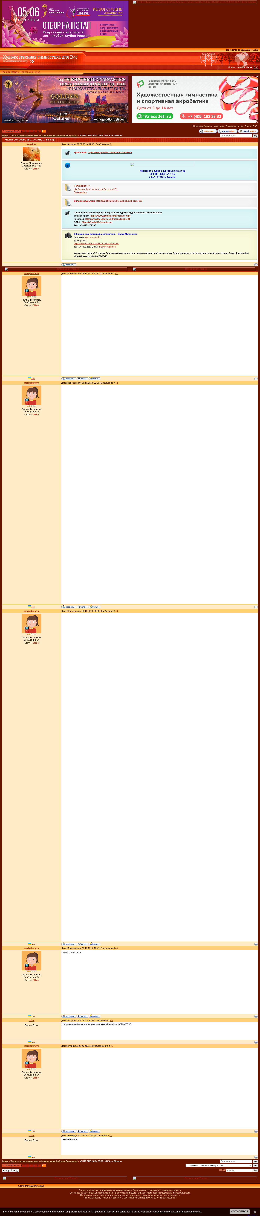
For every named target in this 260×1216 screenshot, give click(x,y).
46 (112, 1046)
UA (33, 378)
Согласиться (239, 1211)
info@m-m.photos (107, 247)
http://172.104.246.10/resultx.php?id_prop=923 (119, 201)
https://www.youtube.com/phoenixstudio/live (110, 152)
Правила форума (234, 126)
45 (111, 1020)
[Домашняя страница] (94, 378)
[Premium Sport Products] (66, 270)
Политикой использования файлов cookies (178, 1211)
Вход (37, 72)
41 (116, 273)
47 (110, 1135)
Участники (219, 126)
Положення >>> (82, 186)
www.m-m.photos (93, 237)
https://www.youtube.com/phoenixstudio (111, 216)
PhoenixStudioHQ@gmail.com (97, 222)
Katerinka (31, 144)
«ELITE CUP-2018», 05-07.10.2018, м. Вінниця (101, 135)
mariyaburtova (31, 273)
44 (116, 948)
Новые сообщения (202, 126)
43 (116, 611)
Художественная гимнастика (24, 135)
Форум (15, 72)
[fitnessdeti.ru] (195, 122)
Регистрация (27, 72)
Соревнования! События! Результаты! (59, 135)
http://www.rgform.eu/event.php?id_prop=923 (95, 189)
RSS (256, 67)
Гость (31, 1020)
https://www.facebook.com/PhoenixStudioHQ (107, 219)
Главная (6, 72)
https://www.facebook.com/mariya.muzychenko (96, 243)
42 (116, 383)
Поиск (248, 126)
